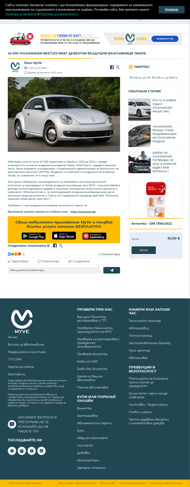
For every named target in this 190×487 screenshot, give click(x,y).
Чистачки (85, 445)
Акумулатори (88, 460)
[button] (79, 14)
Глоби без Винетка (92, 369)
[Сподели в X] (118, 67)
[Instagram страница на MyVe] (22, 454)
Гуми (80, 430)
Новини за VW (141, 77)
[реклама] (95, 39)
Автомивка (138, 358)
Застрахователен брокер (150, 343)
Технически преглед (145, 321)
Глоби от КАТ (87, 361)
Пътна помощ (140, 335)
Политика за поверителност (59, 14)
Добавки (83, 453)
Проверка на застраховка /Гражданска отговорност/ (98, 342)
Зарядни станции (91, 468)
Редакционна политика (27, 352)
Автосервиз (139, 328)
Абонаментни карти (94, 423)
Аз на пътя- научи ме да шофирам (148, 395)
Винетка (84, 408)
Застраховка (87, 416)
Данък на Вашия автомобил (90, 378)
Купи (144, 250)
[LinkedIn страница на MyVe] (31, 454)
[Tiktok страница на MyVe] (41, 454)
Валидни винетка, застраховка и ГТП (92, 318)
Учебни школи (140, 412)
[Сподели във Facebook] (112, 67)
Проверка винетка (92, 354)
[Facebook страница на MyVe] (12, 454)
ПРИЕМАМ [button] (171, 9)
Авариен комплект (92, 438)
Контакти (16, 374)
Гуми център (139, 350)
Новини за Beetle (165, 77)
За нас (12, 337)
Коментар (50, 261)
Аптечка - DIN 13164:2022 (151, 223)
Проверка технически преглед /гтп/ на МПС (95, 330)
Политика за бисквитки (21, 14)
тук (35, 431)
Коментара (109, 254)
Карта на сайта (21, 367)
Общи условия (108, 483)
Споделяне (81, 261)
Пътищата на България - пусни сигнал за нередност (149, 382)
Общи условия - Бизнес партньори (77, 483)
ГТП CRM (15, 359)
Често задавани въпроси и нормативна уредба (149, 421)
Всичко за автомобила (26, 344)
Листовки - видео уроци (148, 404)
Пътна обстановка (92, 387)
